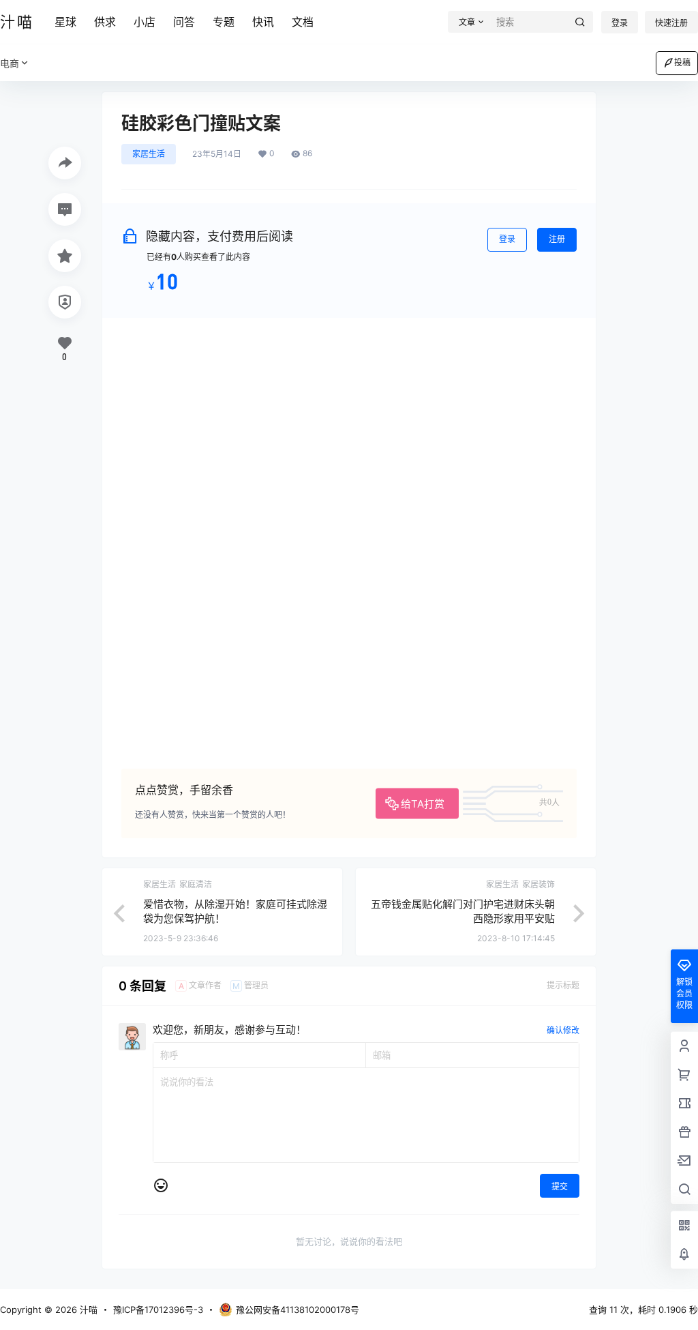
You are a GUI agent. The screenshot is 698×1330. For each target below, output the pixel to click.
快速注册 (671, 23)
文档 (303, 22)
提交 (559, 1186)
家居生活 (148, 154)
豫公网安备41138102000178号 (297, 1309)
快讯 (263, 22)
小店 (144, 22)
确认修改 (563, 1030)
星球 (65, 22)
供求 (105, 22)
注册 (557, 239)
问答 (184, 22)
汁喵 (87, 1309)
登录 (619, 23)
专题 (223, 22)
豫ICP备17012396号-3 (158, 1309)
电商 (9, 63)
